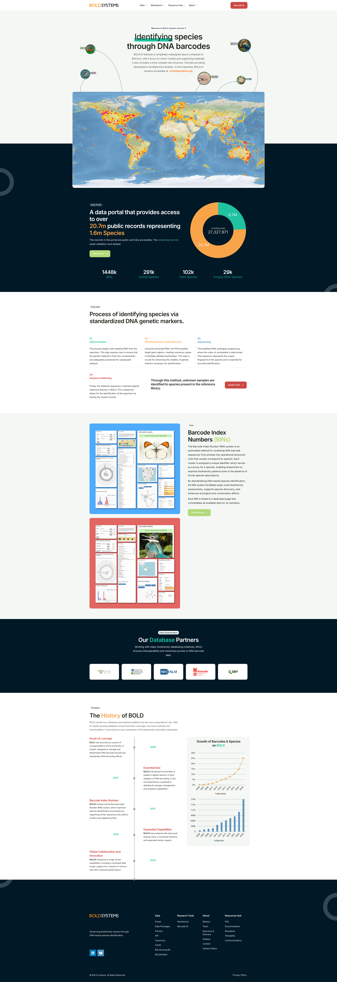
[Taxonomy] (164, 940)
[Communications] (235, 940)
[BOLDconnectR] (164, 950)
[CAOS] (164, 945)
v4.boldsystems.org (181, 71)
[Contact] (212, 944)
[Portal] (164, 921)
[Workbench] (188, 921)
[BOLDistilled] (164, 954)
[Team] (212, 926)
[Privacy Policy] (240, 975)
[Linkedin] (93, 953)
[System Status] (212, 948)
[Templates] (235, 936)
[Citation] (212, 939)
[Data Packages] (164, 926)
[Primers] (164, 931)
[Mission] (212, 921)
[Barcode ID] (188, 926)
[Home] (104, 5)
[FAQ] (235, 921)
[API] (164, 936)
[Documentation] (235, 926)
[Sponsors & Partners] (212, 933)
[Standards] (235, 931)
